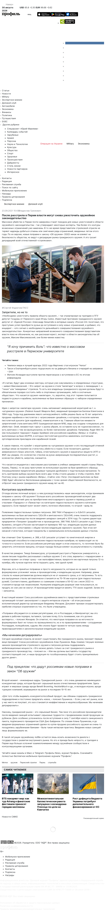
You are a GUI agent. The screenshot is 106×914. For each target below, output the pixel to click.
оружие (14, 762)
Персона (11, 141)
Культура (11, 147)
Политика (7, 115)
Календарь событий (17, 131)
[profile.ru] (67, 75)
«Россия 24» (81, 322)
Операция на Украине (51, 143)
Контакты (7, 178)
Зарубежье (12, 135)
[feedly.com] (67, 71)
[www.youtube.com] (67, 52)
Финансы (6, 112)
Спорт (10, 153)
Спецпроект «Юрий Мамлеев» (22, 128)
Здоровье (12, 156)
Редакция (7, 181)
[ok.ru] (67, 47)
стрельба (52, 762)
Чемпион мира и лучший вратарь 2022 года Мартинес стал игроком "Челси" (46, 365)
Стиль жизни (14, 166)
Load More (53, 829)
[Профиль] (11, 14)
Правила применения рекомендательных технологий (27, 909)
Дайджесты (13, 162)
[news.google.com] (67, 66)
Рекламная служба (11, 184)
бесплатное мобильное (25, 756)
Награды (6, 193)
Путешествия (9, 118)
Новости (6, 93)
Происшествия (14, 159)
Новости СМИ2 (10, 816)
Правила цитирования (13, 196)
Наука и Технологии (17, 144)
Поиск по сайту (10, 187)
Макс (29, 753)
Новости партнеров (17, 169)
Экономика (7, 109)
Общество (32, 14)
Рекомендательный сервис (94, 818)
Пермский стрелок (28, 762)
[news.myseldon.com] (67, 61)
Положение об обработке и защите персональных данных (30, 902)
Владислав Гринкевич (30, 211)
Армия (10, 138)
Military (5, 96)
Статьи (5, 90)
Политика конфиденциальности (16, 906)
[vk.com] (84, 43)
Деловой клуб (9, 103)
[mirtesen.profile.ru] (67, 57)
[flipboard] (67, 80)
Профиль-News (52, 753)
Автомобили (8, 106)
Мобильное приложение (14, 190)
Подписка (7, 200)
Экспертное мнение (12, 100)
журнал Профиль (70, 753)
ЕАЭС (4, 121)
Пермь (42, 762)
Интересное (13, 172)
